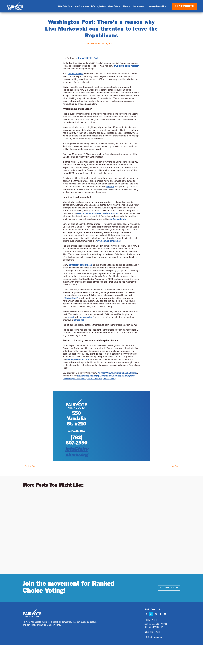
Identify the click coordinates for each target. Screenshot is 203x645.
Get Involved (169, 588)
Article (42, 500)
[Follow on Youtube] (165, 614)
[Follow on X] (151, 614)
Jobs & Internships (157, 6)
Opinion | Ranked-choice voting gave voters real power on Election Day (88, 496)
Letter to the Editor (55, 500)
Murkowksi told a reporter (126, 66)
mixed (71, 317)
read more (30, 510)
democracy (74, 265)
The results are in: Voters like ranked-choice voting (70, 546)
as (111, 219)
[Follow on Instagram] (156, 614)
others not (79, 320)
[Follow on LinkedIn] (160, 614)
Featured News (52, 551)
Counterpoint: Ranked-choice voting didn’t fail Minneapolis (77, 521)
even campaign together (108, 241)
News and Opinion (74, 500)
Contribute (184, 6)
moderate (121, 219)
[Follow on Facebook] (146, 614)
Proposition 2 (71, 298)
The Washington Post (88, 58)
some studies (86, 317)
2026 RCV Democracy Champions (73, 6)
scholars (84, 265)
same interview (75, 73)
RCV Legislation (98, 6)
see (90, 265)
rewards (110, 186)
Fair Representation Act (77, 359)
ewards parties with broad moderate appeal (98, 213)
